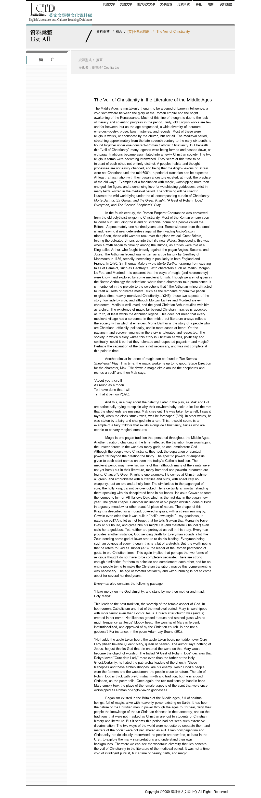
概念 (119, 31)
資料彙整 (103, 31)
